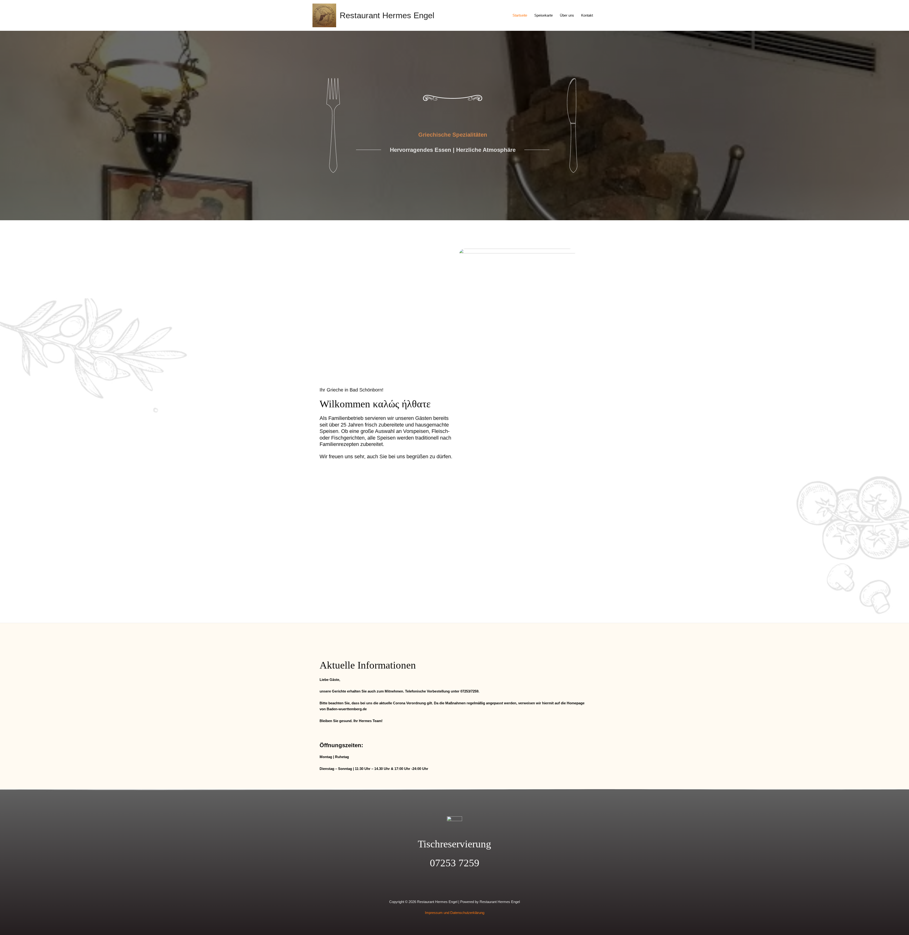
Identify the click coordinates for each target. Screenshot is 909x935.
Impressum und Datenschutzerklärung (454, 913)
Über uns (567, 15)
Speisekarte (543, 15)
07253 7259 (454, 862)
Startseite (519, 15)
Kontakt (587, 15)
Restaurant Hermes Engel (387, 15)
